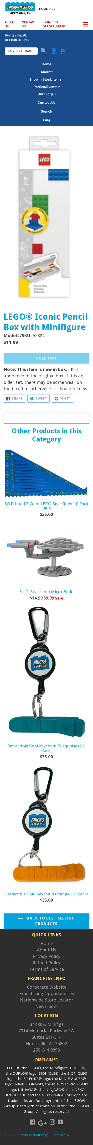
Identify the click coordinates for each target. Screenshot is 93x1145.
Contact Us (46, 102)
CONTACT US (29, 24)
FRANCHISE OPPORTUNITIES (54, 24)
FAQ (46, 120)
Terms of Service (46, 969)
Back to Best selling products (50, 921)
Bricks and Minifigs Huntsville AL (44, 1134)
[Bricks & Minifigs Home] (20, 8)
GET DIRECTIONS (17, 40)
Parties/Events (47, 87)
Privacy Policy (46, 956)
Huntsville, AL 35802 (46, 1043)
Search (46, 111)
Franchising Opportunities (46, 993)
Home (46, 64)
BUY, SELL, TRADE (21, 51)
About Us (46, 950)
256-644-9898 (46, 1050)
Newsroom (46, 1006)
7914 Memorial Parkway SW (46, 1030)
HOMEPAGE (47, 8)
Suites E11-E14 (46, 1037)
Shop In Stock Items (46, 79)
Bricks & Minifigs (46, 1024)
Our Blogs (46, 94)
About (47, 72)
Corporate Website (46, 987)
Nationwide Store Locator (46, 1000)
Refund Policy (46, 962)
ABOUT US (10, 24)
